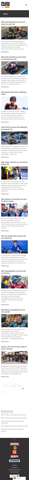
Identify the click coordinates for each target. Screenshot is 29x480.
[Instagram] (17, 476)
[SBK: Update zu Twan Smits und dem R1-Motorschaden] (21, 210)
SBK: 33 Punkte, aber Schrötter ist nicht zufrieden (14, 418)
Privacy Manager (14, 472)
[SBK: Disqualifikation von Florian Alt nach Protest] (21, 281)
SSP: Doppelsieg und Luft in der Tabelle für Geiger (14, 426)
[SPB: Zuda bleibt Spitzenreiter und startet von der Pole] (21, 32)
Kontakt (15, 465)
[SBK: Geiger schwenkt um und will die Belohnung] (21, 173)
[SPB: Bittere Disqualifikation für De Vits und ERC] (21, 320)
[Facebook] (11, 476)
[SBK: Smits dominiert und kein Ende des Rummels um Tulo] (21, 67)
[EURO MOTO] (5, 5)
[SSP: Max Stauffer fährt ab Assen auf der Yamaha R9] (21, 246)
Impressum (14, 467)
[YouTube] (14, 476)
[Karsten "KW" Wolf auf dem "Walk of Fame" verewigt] (21, 357)
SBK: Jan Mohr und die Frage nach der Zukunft (13, 415)
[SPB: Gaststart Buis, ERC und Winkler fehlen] (21, 103)
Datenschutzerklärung (14, 470)
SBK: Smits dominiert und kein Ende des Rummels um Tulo (13, 58)
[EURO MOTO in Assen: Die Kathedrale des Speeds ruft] (21, 138)
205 (23, 388)
